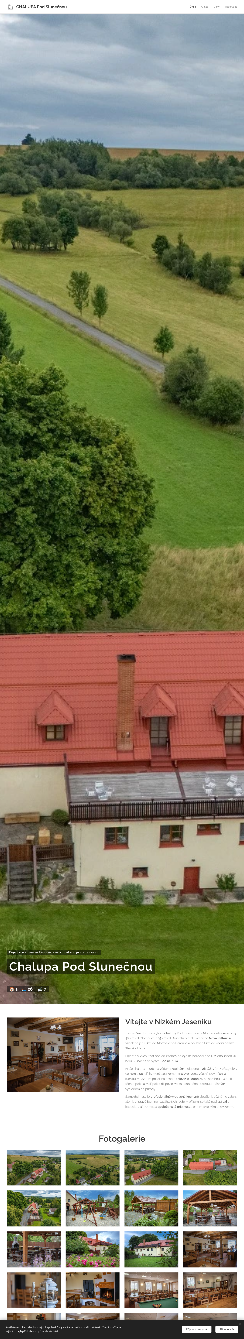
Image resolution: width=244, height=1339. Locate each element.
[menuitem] (194, 7)
